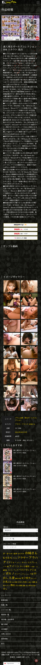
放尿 (15, 582)
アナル (15, 558)
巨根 (13, 582)
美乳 (27, 585)
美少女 (30, 585)
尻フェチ (34, 578)
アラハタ (25, 424)
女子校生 (26, 578)
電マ (34, 585)
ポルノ (10, 573)
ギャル (24, 562)
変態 (19, 578)
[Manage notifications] (36, 660)
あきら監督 (13, 554)
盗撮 (23, 586)
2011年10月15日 (21, 432)
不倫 (31, 574)
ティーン (14, 566)
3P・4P (6, 553)
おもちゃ (21, 553)
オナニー (19, 562)
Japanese (10, 663)
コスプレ (31, 562)
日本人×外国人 (23, 582)
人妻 (12, 578)
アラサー (18, 424)
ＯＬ (5, 588)
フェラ (15, 570)
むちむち (7, 557)
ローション (27, 574)
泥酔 (33, 582)
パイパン (10, 570)
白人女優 (19, 585)
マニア (17, 574)
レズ (22, 574)
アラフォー (11, 562)
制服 (16, 578)
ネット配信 (24, 566)
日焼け (30, 582)
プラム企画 (19, 418)
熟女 (12, 585)
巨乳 (5, 581)
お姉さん (32, 424)
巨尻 (9, 582)
